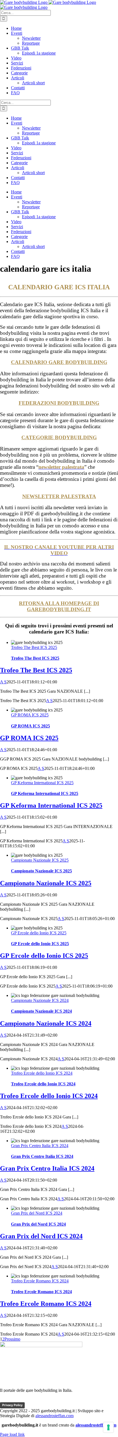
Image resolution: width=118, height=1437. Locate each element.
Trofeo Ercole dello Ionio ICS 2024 (41, 1073)
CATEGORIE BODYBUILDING (59, 437)
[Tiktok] (15, 1399)
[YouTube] (26, 1399)
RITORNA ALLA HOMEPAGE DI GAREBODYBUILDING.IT (59, 606)
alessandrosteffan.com (54, 1415)
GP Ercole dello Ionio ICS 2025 (38, 933)
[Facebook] (5, 1399)
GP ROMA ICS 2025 (30, 715)
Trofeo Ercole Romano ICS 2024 (40, 1281)
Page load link (12, 1434)
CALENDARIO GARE (59, 362)
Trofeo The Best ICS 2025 (34, 647)
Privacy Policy (12, 1405)
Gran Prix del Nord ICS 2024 (36, 1213)
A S (3, 682)
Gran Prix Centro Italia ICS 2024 (39, 1145)
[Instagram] (36, 1399)
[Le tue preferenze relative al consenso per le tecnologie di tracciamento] (108, 1427)
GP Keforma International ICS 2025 (42, 782)
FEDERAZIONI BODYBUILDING (59, 403)
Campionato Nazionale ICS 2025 (40, 860)
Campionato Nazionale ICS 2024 (40, 1000)
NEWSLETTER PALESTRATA (59, 496)
